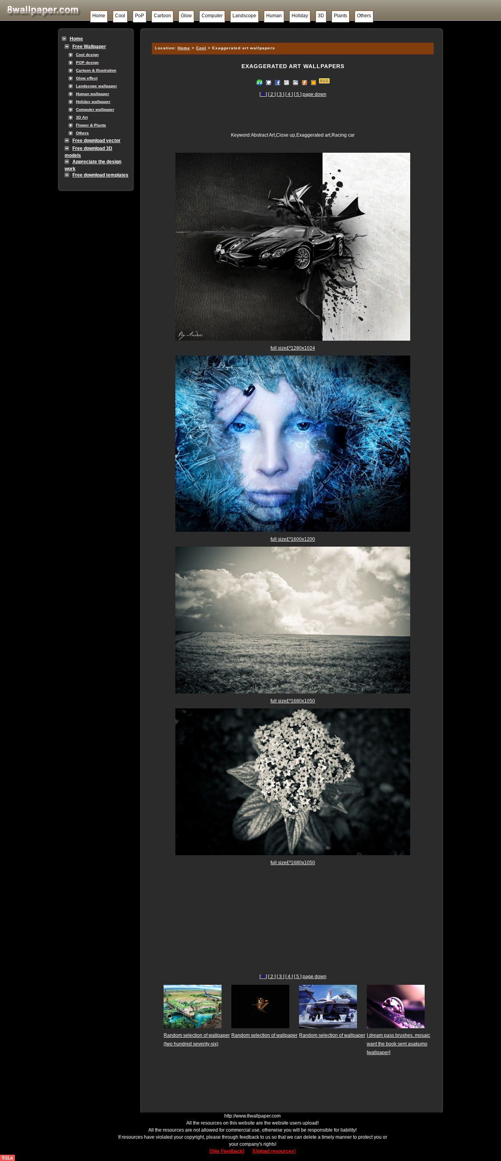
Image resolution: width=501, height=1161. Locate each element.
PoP (139, 15)
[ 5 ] (297, 94)
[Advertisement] (291, 34)
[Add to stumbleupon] (259, 82)
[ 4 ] (289, 94)
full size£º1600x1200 (292, 539)
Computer (212, 15)
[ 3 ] (280, 94)
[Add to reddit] (295, 82)
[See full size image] (292, 339)
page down (314, 94)
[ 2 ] (272, 94)
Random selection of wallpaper (264, 1035)
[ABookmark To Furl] (304, 82)
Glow (186, 15)
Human (274, 15)
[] (263, 94)
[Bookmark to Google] (268, 82)
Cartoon (162, 15)
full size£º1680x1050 (292, 701)
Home (98, 15)
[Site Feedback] (226, 1151)
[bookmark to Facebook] (277, 82)
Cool (120, 15)
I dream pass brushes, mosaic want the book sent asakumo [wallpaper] (398, 1044)
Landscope (244, 15)
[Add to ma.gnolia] (313, 82)
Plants (340, 15)
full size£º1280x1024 (292, 348)
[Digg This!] (286, 82)
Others (364, 15)
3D (321, 15)
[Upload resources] (274, 1151)
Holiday (300, 15)
